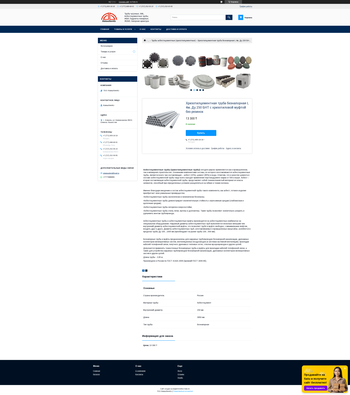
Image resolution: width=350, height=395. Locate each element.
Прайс (180, 378)
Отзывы (104, 63)
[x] (146, 271)
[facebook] (143, 271)
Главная (104, 29)
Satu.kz (187, 389)
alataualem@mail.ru (111, 173)
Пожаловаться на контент (183, 391)
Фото (180, 371)
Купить (201, 133)
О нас (143, 29)
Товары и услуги (123, 29)
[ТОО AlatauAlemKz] (109, 22)
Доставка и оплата (176, 29)
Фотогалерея (107, 46)
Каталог (96, 374)
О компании (140, 371)
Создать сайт (124, 2)
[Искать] (229, 17)
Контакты (156, 29)
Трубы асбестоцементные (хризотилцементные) (173, 40)
